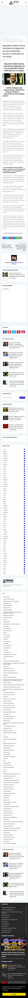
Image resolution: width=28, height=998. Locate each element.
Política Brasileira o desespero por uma (11, 773)
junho (14, 473)
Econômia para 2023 (7, 645)
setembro (14, 453)
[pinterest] (19, 331)
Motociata (5, 696)
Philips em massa (7, 763)
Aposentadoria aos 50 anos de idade (14, 919)
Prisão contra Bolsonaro (8, 789)
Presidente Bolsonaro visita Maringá (11, 782)
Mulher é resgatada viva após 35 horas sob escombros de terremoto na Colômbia (17, 418)
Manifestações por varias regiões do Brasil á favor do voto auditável (14, 664)
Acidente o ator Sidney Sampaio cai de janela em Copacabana (14, 912)
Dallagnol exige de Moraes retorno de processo (12, 39)
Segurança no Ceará (7, 810)
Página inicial (5, 37)
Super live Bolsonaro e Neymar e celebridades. (13, 821)
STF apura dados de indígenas (9, 802)
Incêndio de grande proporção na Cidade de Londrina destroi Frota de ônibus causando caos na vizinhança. (16, 383)
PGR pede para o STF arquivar (9, 743)
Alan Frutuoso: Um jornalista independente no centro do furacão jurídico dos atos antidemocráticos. (16, 355)
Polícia (4, 769)
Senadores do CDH (7, 815)
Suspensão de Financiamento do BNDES (11, 828)
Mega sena (5, 675)
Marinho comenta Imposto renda (10, 672)
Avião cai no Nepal (7, 630)
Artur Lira (5, 619)
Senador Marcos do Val (8, 813)
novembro (14, 458)
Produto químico (7, 791)
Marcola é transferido (8, 668)
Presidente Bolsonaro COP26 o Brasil (11, 780)
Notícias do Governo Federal (9, 712)
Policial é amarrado (7, 765)
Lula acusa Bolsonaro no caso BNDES (11, 661)
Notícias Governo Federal (8, 705)
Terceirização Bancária (8, 834)
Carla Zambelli (6, 637)
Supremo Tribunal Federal (9, 823)
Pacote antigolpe (7, 754)
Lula (4, 658)
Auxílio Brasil (6, 626)
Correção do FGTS (7, 641)
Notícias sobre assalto (8, 718)
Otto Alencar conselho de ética (10, 739)
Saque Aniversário (7, 808)
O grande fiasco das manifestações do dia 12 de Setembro (13, 723)
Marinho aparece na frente (9, 670)
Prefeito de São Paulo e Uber (9, 776)
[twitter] (14, 331)
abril (14, 468)
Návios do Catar (6, 720)
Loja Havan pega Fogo (8, 656)
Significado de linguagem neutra (10, 817)
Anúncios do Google (7, 609)
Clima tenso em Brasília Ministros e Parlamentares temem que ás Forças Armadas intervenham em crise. (16, 345)
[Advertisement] (14, 20)
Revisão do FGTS (6, 795)
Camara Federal (6, 634)
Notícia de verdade (7, 701)
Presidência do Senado (8, 787)
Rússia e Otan (6, 800)
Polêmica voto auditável (8, 767)
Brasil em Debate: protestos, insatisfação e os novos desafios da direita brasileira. (17, 409)
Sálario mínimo (6, 832)
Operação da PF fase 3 (8, 730)
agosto (14, 451)
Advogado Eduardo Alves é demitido (11, 601)
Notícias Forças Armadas (8, 703)
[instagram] (23, 331)
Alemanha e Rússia (7, 603)
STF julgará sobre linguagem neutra (11, 806)
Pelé (4, 760)
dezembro (14, 460)
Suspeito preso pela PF (8, 826)
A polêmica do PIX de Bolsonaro (14, 907)
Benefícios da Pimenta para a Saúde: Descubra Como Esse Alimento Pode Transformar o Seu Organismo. (16, 427)
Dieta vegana (6, 643)
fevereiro (14, 464)
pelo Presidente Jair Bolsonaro (10, 843)
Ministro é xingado (7, 682)
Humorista (5, 650)
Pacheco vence (6, 752)
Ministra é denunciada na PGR (9, 677)
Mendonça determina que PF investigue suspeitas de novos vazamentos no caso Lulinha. (13, 954)
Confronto (5, 639)
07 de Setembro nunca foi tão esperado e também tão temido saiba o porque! (16, 374)
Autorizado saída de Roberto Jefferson (11, 624)
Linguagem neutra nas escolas (9, 654)
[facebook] (5, 331)
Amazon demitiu (6, 607)
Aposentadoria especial (8, 615)
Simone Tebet (6, 819)
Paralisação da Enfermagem (9, 756)
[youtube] (9, 331)
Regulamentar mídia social (9, 793)
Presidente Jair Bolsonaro (8, 784)
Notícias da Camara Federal (9, 707)
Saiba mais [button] (5, 990)
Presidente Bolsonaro (8, 778)
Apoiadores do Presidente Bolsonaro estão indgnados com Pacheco (12, 613)
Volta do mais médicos (8, 839)
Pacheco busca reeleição (8, 750)
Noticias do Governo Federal (9, 699)
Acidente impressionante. (8, 599)
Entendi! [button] (14, 994)
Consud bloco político (14, 930)
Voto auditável (6, 841)
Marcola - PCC (6, 666)
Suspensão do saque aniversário (10, 830)
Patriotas (5, 758)
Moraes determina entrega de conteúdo (11, 687)
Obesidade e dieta (7, 728)
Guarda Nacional (7, 647)
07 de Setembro (6, 596)
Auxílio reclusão (6, 628)
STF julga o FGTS (6, 804)
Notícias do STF (6, 714)
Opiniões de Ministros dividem (10, 732)
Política (5, 771)
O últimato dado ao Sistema (9, 726)
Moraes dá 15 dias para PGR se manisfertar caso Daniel (13, 690)
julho (14, 449)
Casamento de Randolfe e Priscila (14, 928)
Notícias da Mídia (7, 709)
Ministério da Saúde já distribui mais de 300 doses (14, 684)
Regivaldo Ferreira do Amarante (9, 958)
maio (14, 471)
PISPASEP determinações (8, 745)
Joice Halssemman (7, 652)
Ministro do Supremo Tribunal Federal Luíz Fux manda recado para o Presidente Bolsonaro (13, 680)
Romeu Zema (6, 797)
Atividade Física (6, 621)
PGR (4, 741)
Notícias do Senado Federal (9, 716)
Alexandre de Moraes (7, 605)
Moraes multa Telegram (8, 692)
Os (4, 734)
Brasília (5, 632)
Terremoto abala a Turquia (9, 836)
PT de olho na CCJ (7, 747)
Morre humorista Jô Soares (9, 694)
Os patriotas (6, 737)
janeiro (14, 462)
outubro (14, 455)
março (14, 466)
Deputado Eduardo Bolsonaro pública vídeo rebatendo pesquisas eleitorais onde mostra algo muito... (16, 365)
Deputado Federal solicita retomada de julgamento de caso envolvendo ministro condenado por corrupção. (17, 276)
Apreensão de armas (7, 617)
